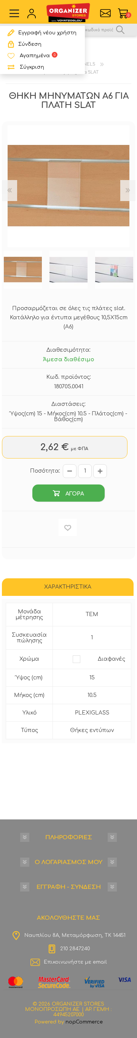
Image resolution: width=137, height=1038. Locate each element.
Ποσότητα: (45, 471)
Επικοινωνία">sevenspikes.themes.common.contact (105, 13)
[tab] (68, 587)
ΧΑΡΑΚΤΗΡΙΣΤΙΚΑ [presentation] (67, 587)
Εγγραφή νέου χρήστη (47, 32)
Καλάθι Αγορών (128, 15)
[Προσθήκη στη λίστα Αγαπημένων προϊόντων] (68, 527)
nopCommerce (84, 1022)
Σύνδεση (29, 44)
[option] (23, 270)
